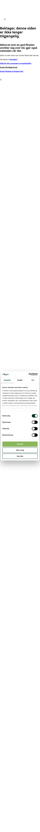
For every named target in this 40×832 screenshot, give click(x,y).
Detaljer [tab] (20, 380)
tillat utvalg (20, 450)
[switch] (35, 422)
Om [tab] (32, 380)
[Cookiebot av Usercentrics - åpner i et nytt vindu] (29, 374)
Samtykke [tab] (7, 380)
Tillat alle (20, 444)
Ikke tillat (20, 456)
